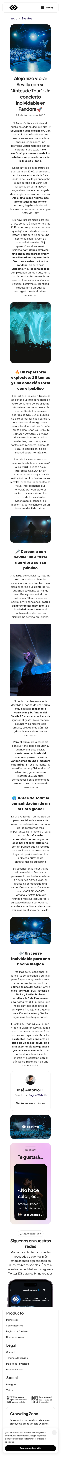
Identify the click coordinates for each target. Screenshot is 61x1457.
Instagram (11, 1384)
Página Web (35, 1095)
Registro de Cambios (17, 1331)
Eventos (27, 18)
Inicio (13, 18)
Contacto (11, 1352)
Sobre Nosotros (14, 1325)
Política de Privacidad (17, 1363)
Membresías (12, 1319)
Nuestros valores (15, 1337)
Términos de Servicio (17, 1358)
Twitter (10, 1390)
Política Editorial (14, 1369)
